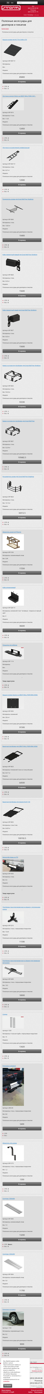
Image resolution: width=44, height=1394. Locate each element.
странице (6, 1381)
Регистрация (38, 1392)
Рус (8, 3)
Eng (12, 3)
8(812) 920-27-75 (33, 12)
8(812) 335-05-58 (33, 8)
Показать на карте (37, 1371)
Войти (30, 1392)
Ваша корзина (6, 1390)
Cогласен (7, 1386)
